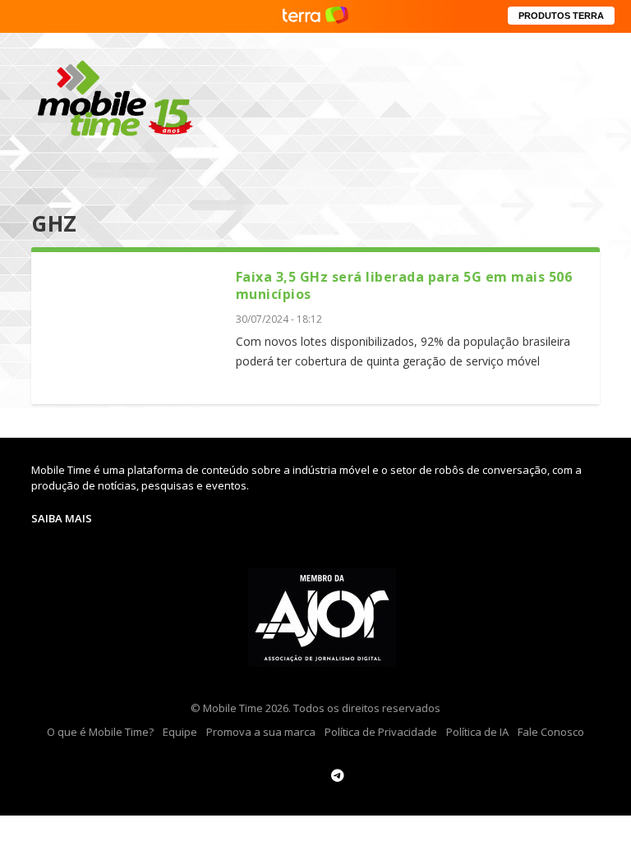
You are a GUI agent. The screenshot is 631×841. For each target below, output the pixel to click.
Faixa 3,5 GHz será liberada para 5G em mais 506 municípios (404, 285)
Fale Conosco (551, 731)
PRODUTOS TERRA (561, 16)
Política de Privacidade (381, 731)
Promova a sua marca (261, 731)
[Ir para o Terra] (315, 16)
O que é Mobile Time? (100, 731)
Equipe (180, 731)
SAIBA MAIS (61, 518)
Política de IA (477, 731)
